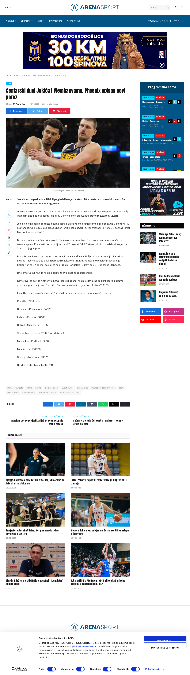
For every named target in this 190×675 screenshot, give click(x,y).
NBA (121, 388)
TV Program (55, 20)
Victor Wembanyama (70, 392)
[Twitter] (9, 215)
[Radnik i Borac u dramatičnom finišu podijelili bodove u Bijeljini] (148, 257)
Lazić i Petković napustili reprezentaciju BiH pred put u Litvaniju (99, 482)
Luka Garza (82, 388)
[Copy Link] (9, 253)
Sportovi (25, 20)
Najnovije (11, 20)
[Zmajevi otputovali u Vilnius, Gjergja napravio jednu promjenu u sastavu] (35, 510)
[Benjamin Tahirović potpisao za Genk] (148, 296)
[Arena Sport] (95, 7)
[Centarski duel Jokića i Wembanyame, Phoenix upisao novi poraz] (68, 153)
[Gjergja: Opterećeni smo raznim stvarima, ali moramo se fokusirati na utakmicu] (35, 459)
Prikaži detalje (152, 669)
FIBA (9, 83)
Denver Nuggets (15, 388)
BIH (6, 7)
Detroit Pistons (34, 388)
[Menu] (182, 21)
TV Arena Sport (19, 104)
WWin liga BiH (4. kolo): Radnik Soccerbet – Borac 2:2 (170, 238)
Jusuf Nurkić (68, 388)
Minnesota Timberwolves (103, 388)
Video (41, 20)
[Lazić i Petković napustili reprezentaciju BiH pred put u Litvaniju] (100, 459)
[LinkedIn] (9, 222)
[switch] (80, 669)
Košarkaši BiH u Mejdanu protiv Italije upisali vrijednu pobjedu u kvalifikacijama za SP (98, 582)
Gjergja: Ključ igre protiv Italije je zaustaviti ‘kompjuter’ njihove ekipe (34, 582)
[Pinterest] (9, 230)
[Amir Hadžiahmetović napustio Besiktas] (148, 280)
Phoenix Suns (28, 392)
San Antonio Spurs (47, 392)
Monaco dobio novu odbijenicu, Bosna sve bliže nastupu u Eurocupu (100, 532)
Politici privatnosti (83, 646)
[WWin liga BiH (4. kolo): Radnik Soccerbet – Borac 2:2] (148, 238)
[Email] (9, 237)
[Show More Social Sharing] (73, 111)
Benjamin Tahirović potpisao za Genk (168, 294)
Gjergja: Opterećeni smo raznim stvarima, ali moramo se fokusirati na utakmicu (35, 482)
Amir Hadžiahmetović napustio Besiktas (169, 278)
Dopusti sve (165, 640)
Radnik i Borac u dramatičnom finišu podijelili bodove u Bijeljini (169, 259)
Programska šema (162, 87)
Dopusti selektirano (165, 647)
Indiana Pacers (51, 388)
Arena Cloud (73, 20)
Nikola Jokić (13, 392)
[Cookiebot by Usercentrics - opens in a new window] (19, 669)
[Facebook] (9, 207)
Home (8, 75)
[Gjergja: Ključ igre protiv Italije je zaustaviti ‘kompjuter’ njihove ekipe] (35, 560)
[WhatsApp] (9, 245)
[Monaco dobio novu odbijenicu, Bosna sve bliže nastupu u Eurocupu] (100, 510)
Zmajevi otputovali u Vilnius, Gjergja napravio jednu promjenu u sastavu (32, 532)
